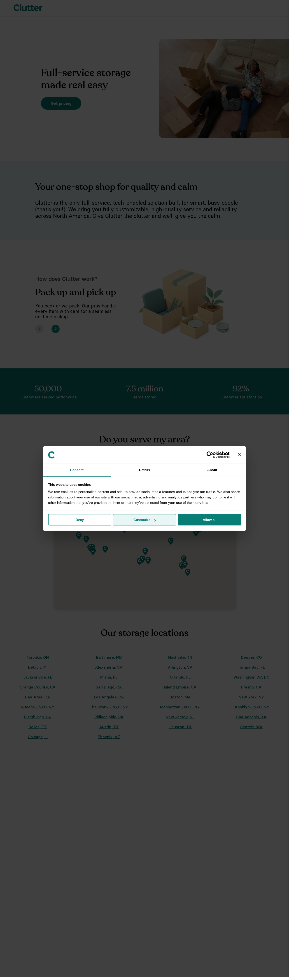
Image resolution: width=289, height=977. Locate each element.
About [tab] (212, 470)
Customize (141, 520)
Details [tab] (144, 470)
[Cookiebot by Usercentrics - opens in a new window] (210, 454)
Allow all (209, 520)
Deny (80, 520)
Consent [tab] (77, 470)
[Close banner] (239, 454)
